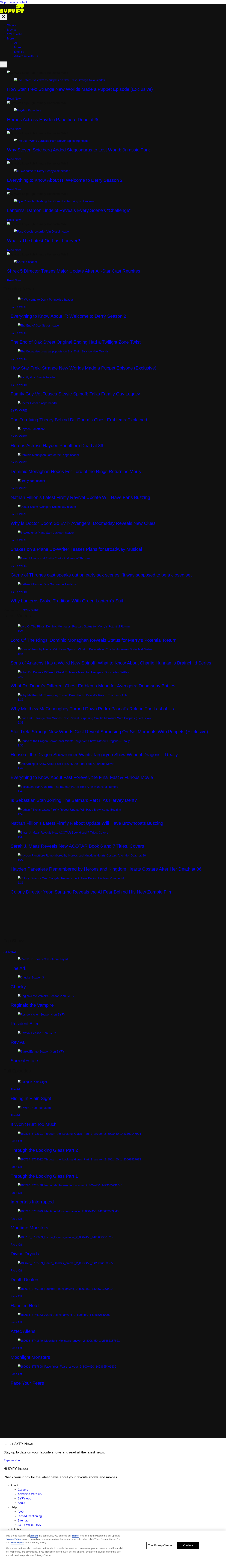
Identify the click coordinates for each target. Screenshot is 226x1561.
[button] (3, 17)
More (17, 47)
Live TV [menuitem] (19, 51)
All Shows (10, 951)
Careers (23, 1489)
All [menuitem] (15, 43)
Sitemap (23, 1520)
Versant (34, 1535)
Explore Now (12, 1460)
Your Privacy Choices (160, 1545)
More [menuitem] (10, 38)
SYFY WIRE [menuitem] (15, 34)
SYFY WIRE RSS (29, 1525)
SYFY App (24, 1498)
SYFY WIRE (31, 610)
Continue (188, 1545)
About (21, 1503)
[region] (113, 1545)
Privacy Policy (13, 1539)
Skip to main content (13, 2)
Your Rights (17, 1542)
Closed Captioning (30, 1516)
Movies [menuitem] (12, 29)
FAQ (20, 1511)
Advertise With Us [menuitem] (26, 56)
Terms (75, 1535)
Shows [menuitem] (11, 25)
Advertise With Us (30, 1494)
